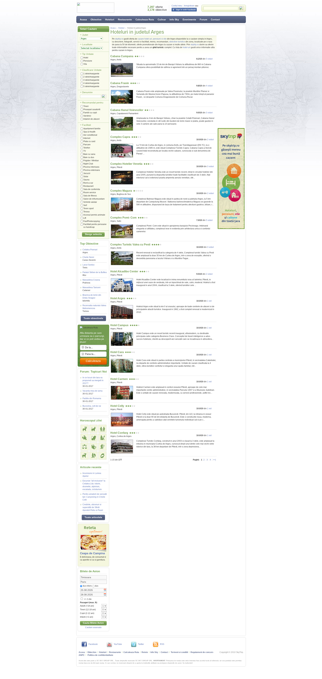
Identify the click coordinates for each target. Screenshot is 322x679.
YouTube (118, 644)
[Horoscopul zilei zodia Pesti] (102, 455)
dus (96, 586)
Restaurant (88, 186)
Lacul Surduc (89, 266)
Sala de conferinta (91, 189)
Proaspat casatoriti (91, 109)
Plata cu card (89, 141)
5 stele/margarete (91, 86)
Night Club (88, 164)
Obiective (96, 19)
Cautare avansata (93, 627)
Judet (85, 34)
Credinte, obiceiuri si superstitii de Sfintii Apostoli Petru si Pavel (93, 507)
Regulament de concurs (202, 652)
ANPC (82, 655)
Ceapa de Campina (92, 553)
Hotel (85, 57)
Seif (85, 205)
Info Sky (174, 19)
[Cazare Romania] (231, 178)
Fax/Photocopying (91, 221)
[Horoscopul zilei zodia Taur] (93, 429)
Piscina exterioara (91, 170)
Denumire (87, 92)
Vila (85, 64)
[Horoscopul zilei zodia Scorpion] (93, 446)
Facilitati (86, 125)
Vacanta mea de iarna (92, 391)
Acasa (83, 19)
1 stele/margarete (91, 73)
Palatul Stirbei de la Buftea (95, 273)
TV (84, 151)
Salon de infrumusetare (94, 199)
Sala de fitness (90, 196)
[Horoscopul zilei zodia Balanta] (84, 446)
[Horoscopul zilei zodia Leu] (93, 438)
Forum (203, 19)
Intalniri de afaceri (91, 119)
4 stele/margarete (91, 83)
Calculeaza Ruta (145, 19)
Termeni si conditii (179, 652)
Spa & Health (89, 132)
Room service (89, 192)
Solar (85, 176)
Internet (86, 138)
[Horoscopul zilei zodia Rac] (84, 438)
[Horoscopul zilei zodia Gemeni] (102, 429)
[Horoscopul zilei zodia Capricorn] (84, 455)
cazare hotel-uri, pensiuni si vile (152, 39)
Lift (84, 218)
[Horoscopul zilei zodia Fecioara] (102, 438)
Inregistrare (189, 6)
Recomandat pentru (92, 102)
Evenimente (189, 19)
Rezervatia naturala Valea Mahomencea (94, 308)
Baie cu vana (89, 154)
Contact (215, 19)
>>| (214, 460)
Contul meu (177, 6)
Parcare (87, 144)
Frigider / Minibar (91, 160)
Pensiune (87, 61)
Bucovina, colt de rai (92, 406)
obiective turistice (177, 42)
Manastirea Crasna (91, 281)
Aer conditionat (90, 135)
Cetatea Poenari (90, 251)
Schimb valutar (90, 202)
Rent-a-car (88, 183)
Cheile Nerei (89, 258)
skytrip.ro (119, 39)
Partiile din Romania (92, 398)
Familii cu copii (90, 112)
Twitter (141, 644)
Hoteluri (109, 19)
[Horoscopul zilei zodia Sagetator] (102, 446)
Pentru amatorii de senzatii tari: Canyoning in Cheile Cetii (95, 497)
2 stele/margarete (91, 77)
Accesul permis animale (94, 215)
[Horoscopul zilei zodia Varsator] (93, 455)
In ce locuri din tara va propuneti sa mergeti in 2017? (93, 380)
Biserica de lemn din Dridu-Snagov (92, 298)
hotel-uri (186, 47)
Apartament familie (91, 128)
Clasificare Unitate (91, 70)
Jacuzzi (86, 173)
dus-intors (87, 586)
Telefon (86, 148)
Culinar (162, 19)
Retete (145, 652)
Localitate (87, 44)
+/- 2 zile (87, 599)
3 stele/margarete (91, 80)
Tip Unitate (88, 54)
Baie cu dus (88, 157)
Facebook (93, 644)
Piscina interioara (91, 167)
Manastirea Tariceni (91, 289)
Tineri (86, 106)
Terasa (86, 211)
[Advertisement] (231, 76)
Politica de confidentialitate (100, 655)
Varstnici (87, 116)
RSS (162, 644)
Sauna (86, 180)
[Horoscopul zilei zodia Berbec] (84, 429)
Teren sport (88, 208)
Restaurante (125, 19)
